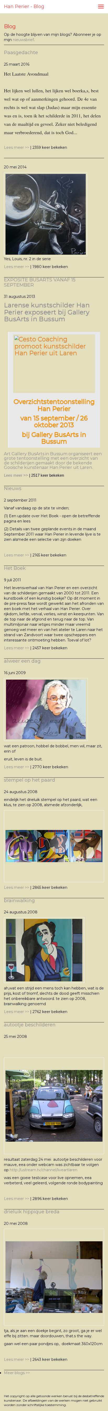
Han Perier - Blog (24, 6)
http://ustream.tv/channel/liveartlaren (43, 1170)
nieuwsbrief (23, 39)
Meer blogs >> (17, 1372)
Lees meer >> (17, 147)
